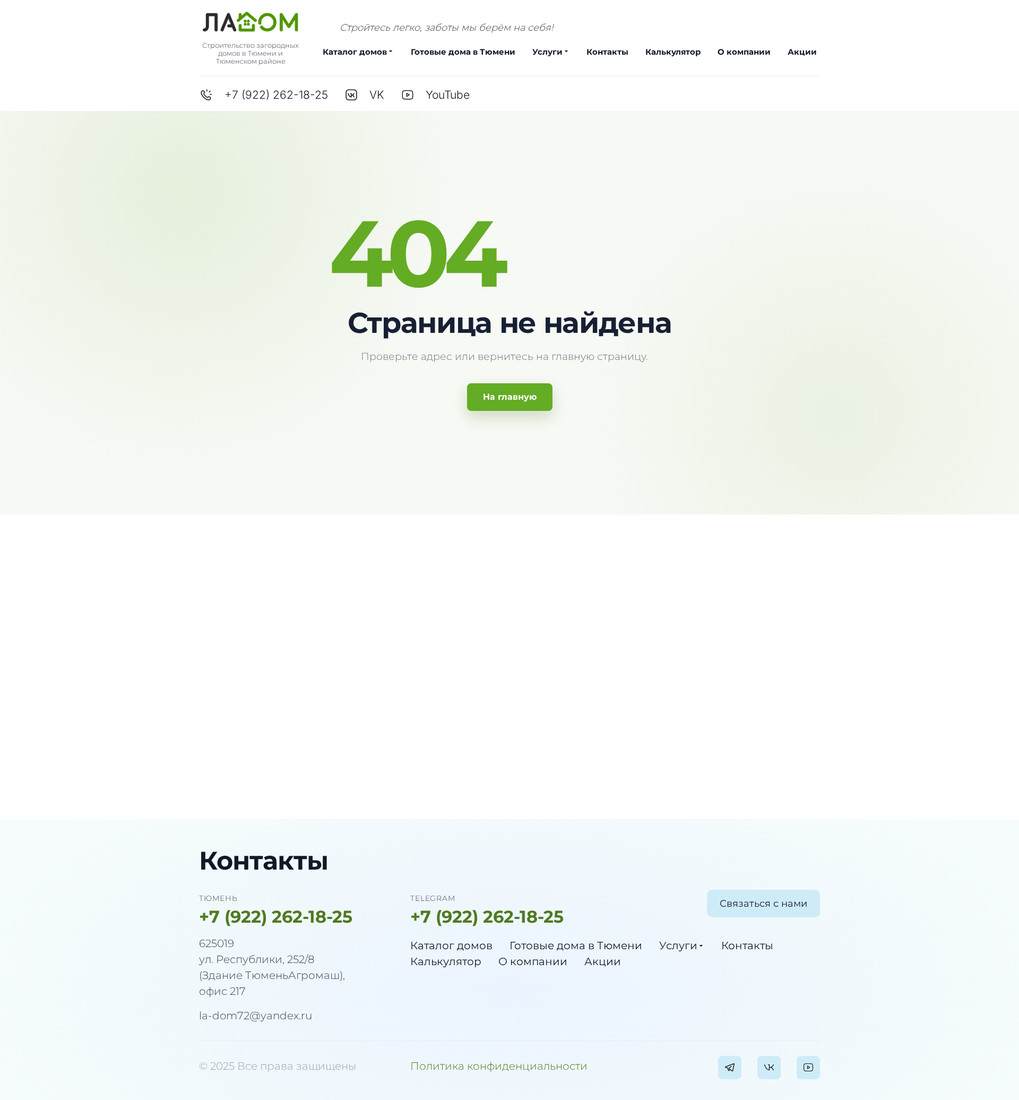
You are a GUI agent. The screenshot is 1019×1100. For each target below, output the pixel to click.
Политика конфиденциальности (499, 1066)
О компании (744, 52)
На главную (510, 397)
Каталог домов (355, 52)
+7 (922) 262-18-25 (275, 916)
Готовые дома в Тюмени (463, 52)
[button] (763, 903)
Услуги (547, 52)
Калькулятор (673, 52)
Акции (802, 52)
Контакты (607, 52)
